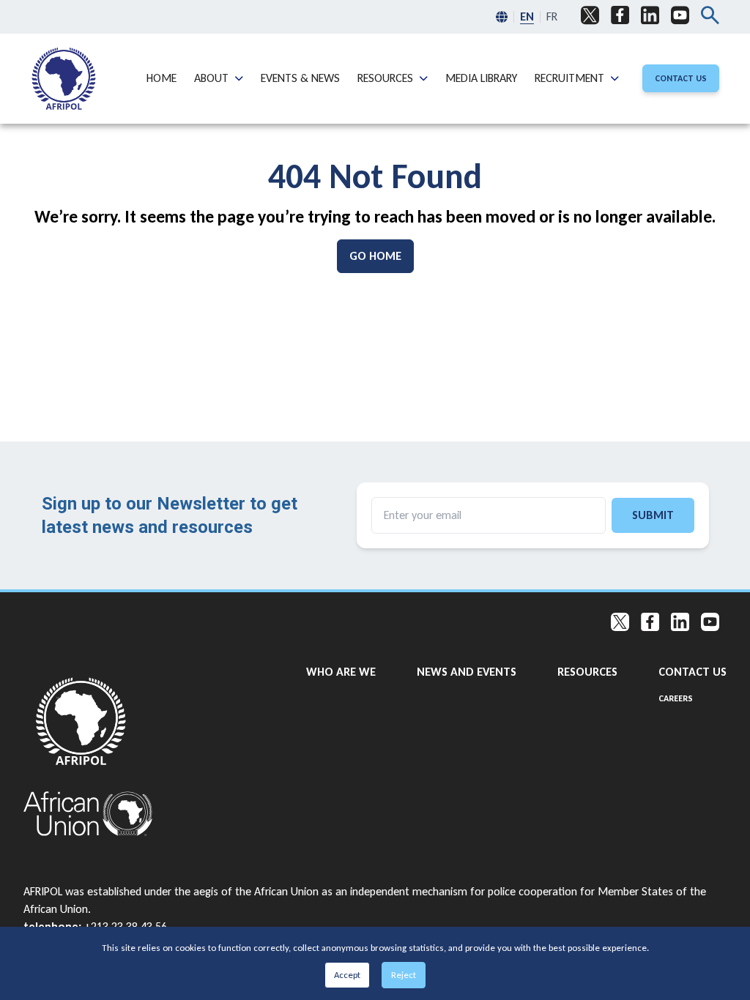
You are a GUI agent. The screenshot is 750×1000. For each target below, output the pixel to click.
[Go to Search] (710, 17)
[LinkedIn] (650, 15)
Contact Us (692, 671)
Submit (653, 515)
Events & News (300, 77)
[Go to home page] (88, 721)
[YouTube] (680, 15)
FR (551, 16)
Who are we (341, 671)
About (211, 77)
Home (161, 77)
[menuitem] (63, 79)
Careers (675, 698)
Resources (385, 77)
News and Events (466, 671)
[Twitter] (590, 15)
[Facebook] (620, 15)
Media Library (481, 77)
